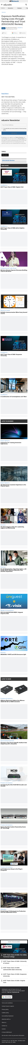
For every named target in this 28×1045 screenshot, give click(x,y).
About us (4, 1022)
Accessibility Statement (7, 1016)
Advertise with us (6, 1019)
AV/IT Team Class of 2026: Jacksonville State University (12, 968)
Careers (4, 1029)
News (3, 28)
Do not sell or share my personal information (13, 1035)
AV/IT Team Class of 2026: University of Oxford (15, 962)
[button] (2, 4)
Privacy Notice (21, 138)
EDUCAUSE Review (12, 27)
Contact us (4, 1025)
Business (4, 12)
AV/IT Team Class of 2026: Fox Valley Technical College (15, 956)
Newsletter (23, 33)
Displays (19, 8)
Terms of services (19, 137)
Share (5, 33)
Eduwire (20, 27)
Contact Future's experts (8, 1006)
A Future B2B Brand (7, 1032)
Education (10, 8)
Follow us (16, 33)
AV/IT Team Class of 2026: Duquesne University (15, 975)
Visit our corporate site (13, 992)
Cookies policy (5, 1012)
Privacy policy (5, 1009)
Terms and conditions (7, 1003)
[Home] (14, 1)
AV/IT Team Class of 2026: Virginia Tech (14, 981)
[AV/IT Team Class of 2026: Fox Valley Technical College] (14, 951)
